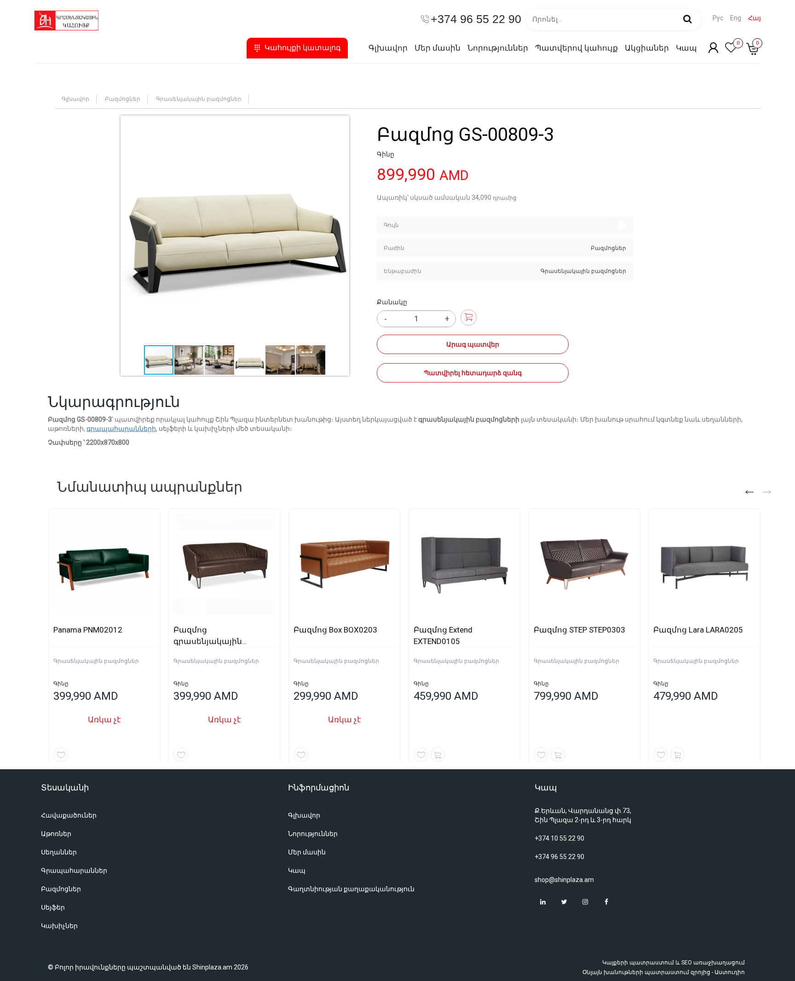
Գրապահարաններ (74, 870)
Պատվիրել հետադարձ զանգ (473, 373)
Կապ (686, 47)
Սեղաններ (59, 852)
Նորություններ (497, 47)
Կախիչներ (59, 925)
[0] (731, 50)
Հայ (754, 18)
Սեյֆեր (53, 907)
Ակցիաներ (647, 47)
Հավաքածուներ (69, 815)
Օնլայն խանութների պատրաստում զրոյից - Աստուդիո (663, 972)
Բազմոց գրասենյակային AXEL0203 (207, 641)
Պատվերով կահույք (576, 47)
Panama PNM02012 (87, 629)
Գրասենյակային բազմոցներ (199, 99)
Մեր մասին (438, 47)
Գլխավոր (388, 47)
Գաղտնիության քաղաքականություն (351, 889)
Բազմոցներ (122, 99)
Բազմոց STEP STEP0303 (579, 629)
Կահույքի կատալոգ (303, 47)
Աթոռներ (56, 833)
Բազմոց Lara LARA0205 (698, 629)
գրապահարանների (121, 428)
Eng (735, 18)
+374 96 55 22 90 (559, 856)
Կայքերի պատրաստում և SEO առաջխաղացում (673, 962)
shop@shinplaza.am (564, 879)
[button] (235, 230)
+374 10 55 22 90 (559, 838)
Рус (718, 18)
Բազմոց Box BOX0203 (335, 629)
